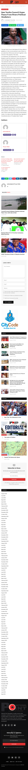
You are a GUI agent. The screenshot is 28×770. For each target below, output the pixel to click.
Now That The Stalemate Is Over (12, 417)
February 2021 (4, 628)
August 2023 (4, 568)
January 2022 (4, 607)
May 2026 (3, 499)
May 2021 (3, 621)
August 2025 (4, 518)
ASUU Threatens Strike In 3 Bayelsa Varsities (13, 254)
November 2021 (4, 609)
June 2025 (3, 522)
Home (7, 761)
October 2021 (4, 611)
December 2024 (4, 535)
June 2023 (3, 572)
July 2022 (3, 594)
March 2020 (3, 650)
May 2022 (3, 599)
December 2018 (4, 681)
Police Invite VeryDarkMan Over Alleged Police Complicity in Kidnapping (17, 345)
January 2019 (4, 679)
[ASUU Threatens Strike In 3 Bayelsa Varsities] (14, 245)
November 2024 (4, 537)
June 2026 (3, 497)
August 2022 (4, 592)
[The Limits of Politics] (14, 429)
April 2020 (3, 648)
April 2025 (3, 526)
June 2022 (3, 597)
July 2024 (3, 545)
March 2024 (4, 553)
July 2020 (3, 642)
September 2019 (4, 663)
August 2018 (4, 687)
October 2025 (4, 514)
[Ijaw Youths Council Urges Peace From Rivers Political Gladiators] (14, 36)
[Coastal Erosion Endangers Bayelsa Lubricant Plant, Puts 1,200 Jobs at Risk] (14, 203)
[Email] (13, 135)
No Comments (5, 21)
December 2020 (4, 632)
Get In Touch (19, 761)
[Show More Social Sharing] (25, 25)
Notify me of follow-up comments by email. (14, 295)
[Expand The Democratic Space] (14, 449)
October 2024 (4, 539)
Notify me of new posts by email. (11, 298)
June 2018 (3, 692)
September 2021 (4, 613)
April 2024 (3, 551)
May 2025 (3, 524)
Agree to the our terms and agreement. (14, 747)
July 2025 (3, 520)
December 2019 (4, 656)
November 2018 (4, 683)
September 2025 (4, 516)
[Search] (26, 2)
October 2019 (4, 661)
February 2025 (4, 530)
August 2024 (4, 543)
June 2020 (3, 644)
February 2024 (4, 555)
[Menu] (2, 2)
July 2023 (3, 570)
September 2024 (4, 541)
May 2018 (3, 694)
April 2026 (3, 501)
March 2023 (3, 578)
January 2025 (4, 532)
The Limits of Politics (9, 437)
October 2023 (4, 563)
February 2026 (4, 506)
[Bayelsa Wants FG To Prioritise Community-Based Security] (14, 224)
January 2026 (4, 508)
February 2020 (4, 652)
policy (18, 747)
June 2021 (3, 619)
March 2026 (3, 504)
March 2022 (3, 603)
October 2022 (4, 588)
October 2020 (4, 636)
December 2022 (4, 584)
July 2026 (3, 495)
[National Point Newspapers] (14, 2)
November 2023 (4, 561)
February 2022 (4, 605)
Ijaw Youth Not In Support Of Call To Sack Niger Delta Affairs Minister (19, 160)
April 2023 (3, 576)
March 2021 (3, 625)
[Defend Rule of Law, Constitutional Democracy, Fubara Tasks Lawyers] (5, 368)
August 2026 (4, 493)
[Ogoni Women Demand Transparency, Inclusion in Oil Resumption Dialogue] (5, 338)
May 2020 (3, 646)
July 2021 (3, 617)
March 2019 (3, 675)
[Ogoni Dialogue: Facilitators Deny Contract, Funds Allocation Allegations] (5, 353)
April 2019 (3, 673)
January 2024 (4, 557)
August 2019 (4, 665)
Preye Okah (13, 20)
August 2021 (4, 615)
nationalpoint (7, 20)
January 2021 (4, 630)
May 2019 (3, 671)
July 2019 (3, 667)
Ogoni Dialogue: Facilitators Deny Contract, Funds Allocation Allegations (17, 353)
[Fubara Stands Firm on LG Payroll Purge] (5, 375)
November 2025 (4, 512)
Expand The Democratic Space (12, 457)
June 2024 (3, 547)
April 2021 (3, 623)
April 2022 (3, 601)
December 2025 (4, 510)
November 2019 (4, 659)
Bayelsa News (5, 9)
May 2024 (3, 549)
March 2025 (3, 528)
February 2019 (4, 677)
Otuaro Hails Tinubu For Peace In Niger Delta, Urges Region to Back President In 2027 (17, 391)
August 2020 (4, 640)
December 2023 (4, 559)
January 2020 (4, 654)
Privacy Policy (11, 484)
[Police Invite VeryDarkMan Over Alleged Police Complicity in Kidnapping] (5, 345)
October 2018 (4, 685)
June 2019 (3, 669)
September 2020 (4, 638)
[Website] (15, 135)
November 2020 (4, 634)
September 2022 (4, 590)
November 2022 (4, 586)
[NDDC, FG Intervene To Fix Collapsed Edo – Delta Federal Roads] (5, 361)
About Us (12, 761)
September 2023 (4, 566)
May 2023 (3, 574)
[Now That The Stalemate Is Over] (14, 409)
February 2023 (4, 580)
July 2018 (3, 690)
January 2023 (4, 582)
